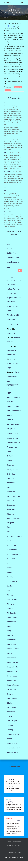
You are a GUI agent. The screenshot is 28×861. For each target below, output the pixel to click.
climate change (18, 87)
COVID (10, 456)
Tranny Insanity (13, 734)
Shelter (10, 703)
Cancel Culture (12, 433)
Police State (11, 640)
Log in (9, 248)
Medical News (12, 599)
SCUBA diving (12, 689)
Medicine (10, 604)
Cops (9, 451)
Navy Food (10, 779)
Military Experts (13, 319)
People (9, 631)
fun (8, 532)
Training (10, 730)
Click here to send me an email (13, 280)
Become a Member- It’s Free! (14, 841)
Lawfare (10, 586)
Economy (10, 487)
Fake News (8, 90)
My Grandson (12, 613)
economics (11, 483)
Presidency (11, 658)
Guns (9, 563)
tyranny (10, 739)
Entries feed (11, 253)
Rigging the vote (13, 685)
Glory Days (11, 545)
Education (11, 492)
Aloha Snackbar (13, 406)
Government (12, 550)
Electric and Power (14, 496)
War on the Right (13, 748)
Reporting (9, 802)
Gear (9, 541)
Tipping (10, 725)
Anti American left (14, 411)
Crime (9, 460)
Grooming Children (14, 554)
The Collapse (12, 721)
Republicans (11, 680)
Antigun (10, 420)
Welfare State (12, 752)
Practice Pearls (13, 649)
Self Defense (12, 698)
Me (8, 590)
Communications (13, 442)
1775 (9, 393)
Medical (10, 595)
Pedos (9, 626)
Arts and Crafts (13, 424)
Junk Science (12, 581)
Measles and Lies (13, 315)
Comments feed (13, 257)
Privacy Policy (14, 849)
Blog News (11, 429)
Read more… (18, 790)
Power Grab (11, 644)
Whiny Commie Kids (13, 821)
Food (9, 527)
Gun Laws (11, 559)
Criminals (10, 465)
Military (10, 608)
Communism (12, 447)
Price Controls (12, 662)
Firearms (10, 514)
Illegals (9, 572)
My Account (18, 845)
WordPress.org (13, 262)
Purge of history (13, 667)
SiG (5, 103)
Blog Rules (10, 845)
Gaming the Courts (14, 536)
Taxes (9, 716)
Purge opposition (13, 671)
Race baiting (12, 676)
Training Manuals (11, 852)
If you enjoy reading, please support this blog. (12, 385)
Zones (19, 852)
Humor (9, 568)
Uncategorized (12, 743)
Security (10, 694)
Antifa (9, 415)
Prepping (10, 653)
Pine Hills (10, 635)
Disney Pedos (12, 469)
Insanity (10, 577)
